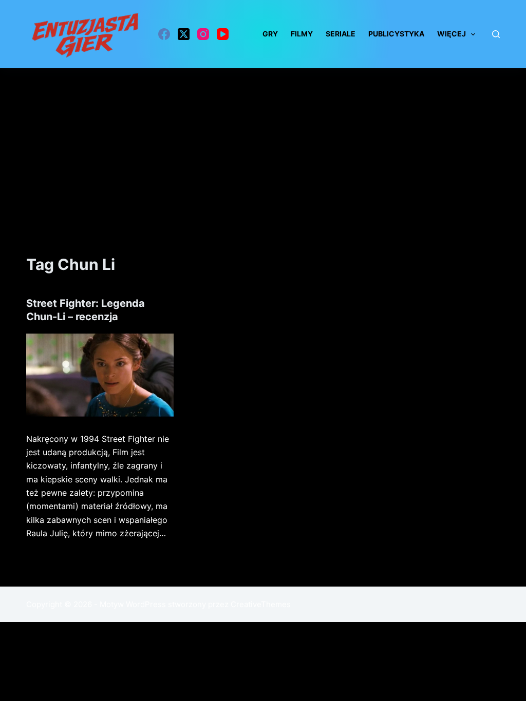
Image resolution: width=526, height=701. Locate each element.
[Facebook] (164, 34)
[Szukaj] (496, 34)
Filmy (302, 33)
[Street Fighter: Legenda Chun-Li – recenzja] (100, 375)
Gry (270, 33)
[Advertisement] (263, 145)
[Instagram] (203, 34)
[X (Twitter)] (184, 34)
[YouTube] (223, 34)
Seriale (340, 33)
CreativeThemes (261, 604)
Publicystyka (396, 33)
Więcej (451, 33)
